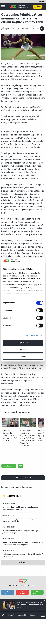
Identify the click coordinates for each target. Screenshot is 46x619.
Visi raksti (33, 615)
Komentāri (22, 615)
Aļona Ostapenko (9, 466)
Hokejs (22, 593)
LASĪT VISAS (23, 562)
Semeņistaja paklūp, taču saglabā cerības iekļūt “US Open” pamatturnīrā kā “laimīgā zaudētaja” (27, 438)
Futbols (7, 593)
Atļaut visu (23, 343)
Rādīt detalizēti (32, 335)
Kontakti (41, 2)
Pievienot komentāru (23, 478)
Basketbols (37, 593)
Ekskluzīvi (11, 615)
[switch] (39, 310)
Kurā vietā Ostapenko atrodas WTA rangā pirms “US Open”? (9, 436)
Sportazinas (9, 29)
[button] (40, 424)
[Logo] (18, 6)
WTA (20, 466)
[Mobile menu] (3, 6)
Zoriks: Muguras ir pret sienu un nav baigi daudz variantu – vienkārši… (20, 520)
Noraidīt (23, 356)
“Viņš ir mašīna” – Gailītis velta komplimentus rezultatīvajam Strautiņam (20, 508)
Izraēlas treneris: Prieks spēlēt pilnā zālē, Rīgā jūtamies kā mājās (20, 532)
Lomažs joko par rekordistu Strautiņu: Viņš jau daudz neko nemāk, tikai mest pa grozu (22, 543)
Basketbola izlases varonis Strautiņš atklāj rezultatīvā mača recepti (23, 555)
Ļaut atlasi (23, 350)
